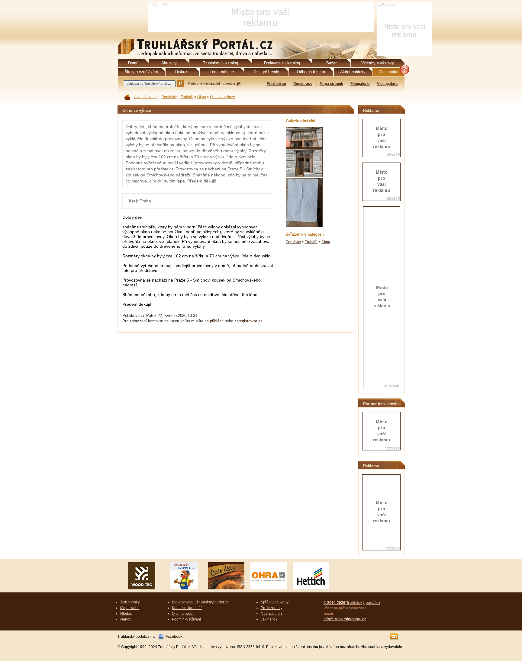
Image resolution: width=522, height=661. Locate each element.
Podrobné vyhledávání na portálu (211, 83)
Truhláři (187, 97)
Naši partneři (271, 613)
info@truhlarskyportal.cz (345, 619)
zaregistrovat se (248, 321)
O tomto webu (183, 613)
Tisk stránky (130, 602)
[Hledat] (180, 83)
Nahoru (126, 619)
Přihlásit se (276, 84)
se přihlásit (214, 321)
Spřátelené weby (274, 602)
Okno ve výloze (222, 97)
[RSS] (394, 637)
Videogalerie (387, 84)
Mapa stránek (331, 84)
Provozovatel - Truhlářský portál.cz (200, 602)
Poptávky (169, 97)
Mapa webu (130, 608)
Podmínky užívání (186, 619)
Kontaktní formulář (187, 608)
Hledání (126, 613)
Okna (201, 97)
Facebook (174, 636)
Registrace (302, 84)
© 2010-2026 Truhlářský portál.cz (352, 603)
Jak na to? (269, 619)
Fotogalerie (360, 84)
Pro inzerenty (271, 608)
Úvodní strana (145, 97)
